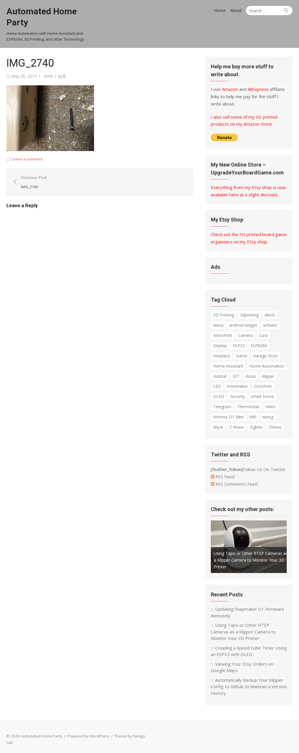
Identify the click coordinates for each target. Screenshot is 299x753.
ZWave (274, 427)
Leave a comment (27, 159)
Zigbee (256, 427)
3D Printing (223, 315)
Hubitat (220, 376)
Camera (245, 335)
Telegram (222, 406)
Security (237, 396)
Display (220, 345)
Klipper (268, 376)
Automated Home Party (41, 16)
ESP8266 (259, 345)
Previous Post (34, 182)
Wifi (252, 417)
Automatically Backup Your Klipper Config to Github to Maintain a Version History (249, 686)
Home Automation (266, 366)
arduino (270, 325)
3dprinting (249, 315)
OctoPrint (263, 386)
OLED (218, 396)
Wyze (218, 427)
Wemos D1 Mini (228, 417)
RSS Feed (224, 477)
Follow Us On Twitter (264, 469)
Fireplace (221, 356)
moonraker (237, 386)
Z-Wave (236, 427)
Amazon (230, 89)
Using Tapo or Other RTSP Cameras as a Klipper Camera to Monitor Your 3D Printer (251, 560)
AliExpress (258, 89)
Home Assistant (228, 366)
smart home (262, 396)
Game (241, 356)
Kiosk (251, 376)
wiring (267, 417)
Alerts (270, 315)
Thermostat (248, 406)
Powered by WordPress (88, 736)
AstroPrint (222, 335)
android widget (243, 325)
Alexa (218, 325)
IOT (236, 376)
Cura (263, 335)
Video (270, 406)
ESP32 (239, 345)
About (236, 10)
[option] (249, 546)
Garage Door (265, 356)
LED (217, 386)
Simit (48, 76)
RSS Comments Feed (236, 484)
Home (220, 10)
